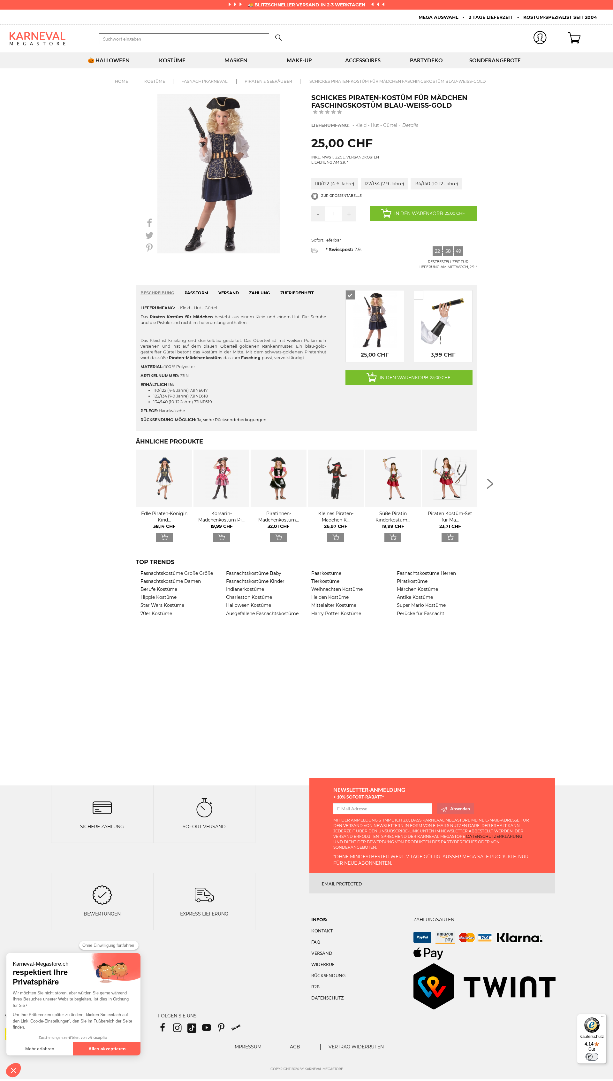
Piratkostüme (412, 581)
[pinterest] (224, 1029)
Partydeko (426, 60)
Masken (235, 60)
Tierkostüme (325, 581)
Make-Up (299, 60)
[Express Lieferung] (204, 894)
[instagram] (180, 1029)
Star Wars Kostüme (162, 605)
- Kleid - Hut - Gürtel (364, 125)
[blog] (238, 1029)
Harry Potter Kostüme (336, 613)
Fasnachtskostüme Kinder (255, 581)
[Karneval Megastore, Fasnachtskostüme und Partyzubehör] (49, 38)
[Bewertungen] (102, 894)
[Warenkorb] (585, 38)
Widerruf (323, 964)
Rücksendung (328, 975)
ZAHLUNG (259, 292)
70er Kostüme (156, 613)
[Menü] (603, 1018)
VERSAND (228, 292)
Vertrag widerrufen (356, 1047)
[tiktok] (194, 1029)
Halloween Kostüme (248, 605)
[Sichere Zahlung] (102, 807)
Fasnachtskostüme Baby (253, 573)
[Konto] (540, 38)
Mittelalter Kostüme (333, 605)
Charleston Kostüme (249, 597)
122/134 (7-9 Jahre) (384, 184)
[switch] (592, 1057)
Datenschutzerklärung (494, 836)
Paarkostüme (326, 573)
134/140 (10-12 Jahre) (436, 184)
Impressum (247, 1047)
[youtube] (209, 1029)
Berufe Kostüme (158, 589)
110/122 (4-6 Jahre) (334, 184)
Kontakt (322, 930)
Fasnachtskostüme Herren (426, 573)
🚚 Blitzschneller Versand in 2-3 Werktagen (307, 5)
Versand (321, 953)
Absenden (460, 808)
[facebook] (165, 1029)
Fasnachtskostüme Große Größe (176, 573)
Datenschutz (327, 997)
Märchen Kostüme (417, 589)
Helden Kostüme (330, 597)
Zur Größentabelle (341, 196)
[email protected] (342, 883)
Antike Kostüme (415, 597)
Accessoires (363, 60)
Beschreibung (157, 292)
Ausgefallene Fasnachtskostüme (262, 613)
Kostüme (172, 60)
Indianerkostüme (245, 589)
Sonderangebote (495, 60)
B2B (315, 986)
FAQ (315, 942)
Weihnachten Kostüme (337, 589)
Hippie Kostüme (158, 597)
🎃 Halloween (109, 60)
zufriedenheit (297, 292)
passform (196, 292)
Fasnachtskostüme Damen (170, 581)
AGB (295, 1047)
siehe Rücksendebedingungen (235, 419)
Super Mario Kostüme (421, 605)
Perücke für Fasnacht (420, 613)
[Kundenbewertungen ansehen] (327, 112)
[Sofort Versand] (204, 807)
